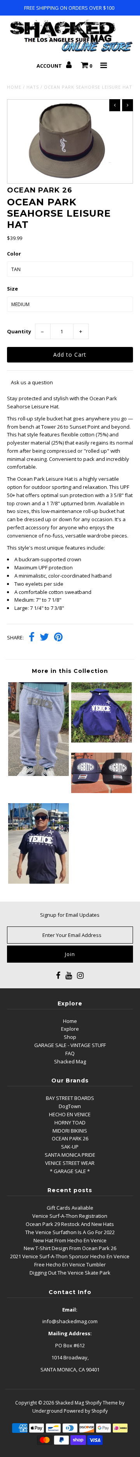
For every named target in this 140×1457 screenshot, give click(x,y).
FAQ (70, 1053)
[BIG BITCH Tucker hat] (101, 791)
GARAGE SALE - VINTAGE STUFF (70, 1045)
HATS (32, 87)
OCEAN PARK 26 (70, 1138)
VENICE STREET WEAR (69, 1162)
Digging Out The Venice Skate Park (70, 1272)
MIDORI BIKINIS (69, 1130)
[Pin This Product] (58, 638)
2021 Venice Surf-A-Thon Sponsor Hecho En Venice (70, 1256)
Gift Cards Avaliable (70, 1207)
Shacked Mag (70, 1061)
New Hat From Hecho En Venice (70, 1240)
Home (14, 87)
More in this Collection (70, 670)
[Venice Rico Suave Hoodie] (101, 740)
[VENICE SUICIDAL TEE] (38, 881)
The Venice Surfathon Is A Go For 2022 (70, 1232)
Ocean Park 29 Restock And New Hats (70, 1224)
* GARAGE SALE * (70, 1171)
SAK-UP (70, 1146)
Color (14, 253)
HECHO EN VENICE (70, 1114)
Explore (70, 1028)
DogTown (70, 1106)
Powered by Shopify (86, 1411)
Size (12, 288)
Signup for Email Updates (70, 914)
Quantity (19, 331)
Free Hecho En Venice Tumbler (70, 1264)
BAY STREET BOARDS (70, 1098)
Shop (70, 1036)
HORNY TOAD (70, 1122)
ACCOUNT (50, 65)
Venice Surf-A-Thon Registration (69, 1215)
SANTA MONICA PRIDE (70, 1154)
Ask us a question (32, 382)
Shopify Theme (101, 1402)
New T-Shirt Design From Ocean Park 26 (70, 1248)
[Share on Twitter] (44, 638)
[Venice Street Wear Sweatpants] (38, 774)
